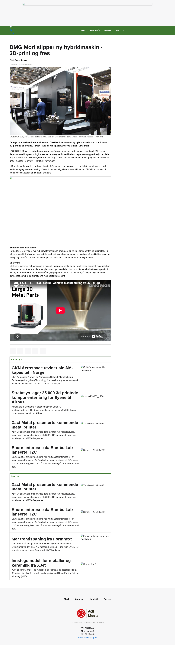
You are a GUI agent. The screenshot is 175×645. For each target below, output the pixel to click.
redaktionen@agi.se (87, 637)
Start (84, 30)
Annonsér (95, 30)
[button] (13, 351)
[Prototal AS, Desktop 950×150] (87, 5)
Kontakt (108, 30)
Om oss (120, 30)
